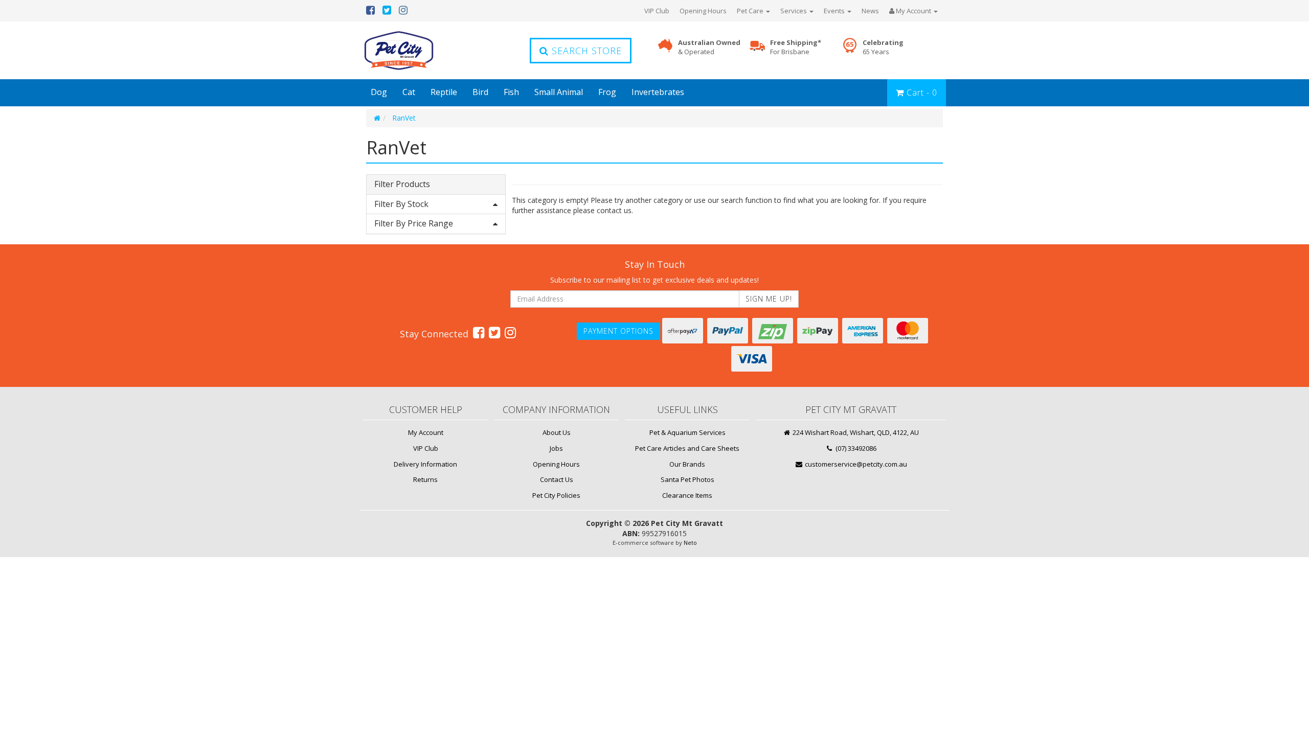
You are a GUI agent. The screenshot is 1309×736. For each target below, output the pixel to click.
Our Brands (687, 464)
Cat (408, 92)
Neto (690, 542)
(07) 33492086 (855, 448)
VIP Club (656, 10)
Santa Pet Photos (687, 479)
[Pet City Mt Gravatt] (414, 50)
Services (794, 10)
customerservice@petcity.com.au (855, 464)
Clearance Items (687, 495)
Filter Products (402, 184)
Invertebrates (657, 92)
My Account (425, 432)
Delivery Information (425, 464)
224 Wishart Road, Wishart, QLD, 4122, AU (855, 432)
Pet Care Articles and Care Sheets (687, 448)
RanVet (404, 118)
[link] (478, 332)
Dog (379, 92)
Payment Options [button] (618, 331)
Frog (607, 92)
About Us (557, 432)
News (870, 10)
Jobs (556, 448)
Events (835, 10)
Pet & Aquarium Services (687, 432)
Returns (425, 479)
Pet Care (751, 10)
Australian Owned (709, 47)
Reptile (444, 92)
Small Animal (558, 92)
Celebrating (883, 47)
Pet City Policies (556, 495)
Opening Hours (703, 10)
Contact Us (556, 479)
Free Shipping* (795, 47)
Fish (511, 92)
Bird (480, 92)
